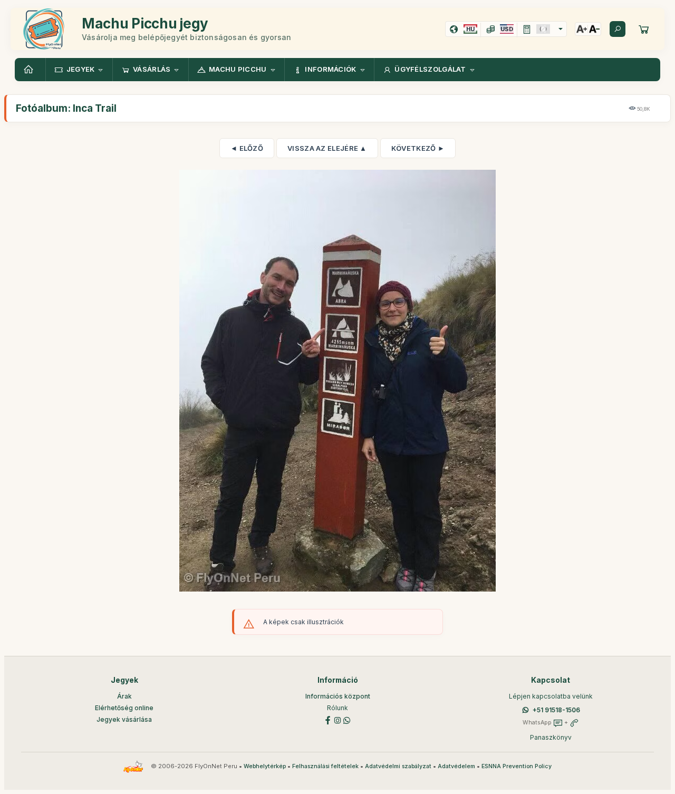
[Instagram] (337, 719)
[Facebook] (328, 719)
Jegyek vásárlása (124, 719)
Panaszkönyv (551, 737)
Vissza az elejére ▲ (327, 148)
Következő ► (418, 148)
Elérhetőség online (124, 708)
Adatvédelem (456, 766)
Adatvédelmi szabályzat (398, 766)
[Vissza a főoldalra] (30, 69)
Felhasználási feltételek (325, 766)
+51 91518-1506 (556, 710)
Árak (124, 696)
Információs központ (337, 696)
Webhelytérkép (265, 766)
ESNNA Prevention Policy (516, 766)
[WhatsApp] (347, 719)
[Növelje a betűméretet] (581, 29)
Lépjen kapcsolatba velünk (551, 696)
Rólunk (337, 708)
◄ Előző (246, 148)
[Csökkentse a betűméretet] (594, 29)
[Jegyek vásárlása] (644, 29)
